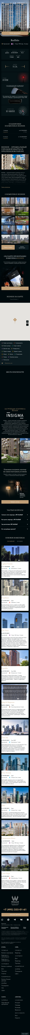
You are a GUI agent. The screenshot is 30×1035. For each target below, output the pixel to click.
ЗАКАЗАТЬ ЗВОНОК (15, 914)
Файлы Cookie (24, 928)
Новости (17, 1018)
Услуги (3, 997)
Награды (17, 1005)
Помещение (4, 985)
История (17, 1003)
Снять (16, 947)
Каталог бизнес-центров (6, 980)
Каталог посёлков (6, 966)
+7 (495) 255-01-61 (21, 2)
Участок (3, 973)
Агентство (18, 997)
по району (11, 541)
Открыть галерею (8, 247)
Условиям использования (20, 938)
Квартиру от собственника (5, 960)
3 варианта (5, 132)
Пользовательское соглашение (4, 928)
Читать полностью (5, 187)
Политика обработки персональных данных (15, 928)
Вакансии (18, 1010)
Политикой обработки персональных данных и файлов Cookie (14, 934)
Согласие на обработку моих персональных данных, (11, 932)
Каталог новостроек (7, 953)
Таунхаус (4, 971)
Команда (17, 1007)
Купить (3, 947)
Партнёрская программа (5, 1003)
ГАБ (2, 988)
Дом (2, 969)
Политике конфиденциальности (7, 938)
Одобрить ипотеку (15, 502)
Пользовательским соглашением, (17, 933)
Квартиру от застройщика (5, 956)
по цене (20, 541)
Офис (3, 990)
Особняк (4, 983)
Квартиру (18, 953)
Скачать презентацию (15, 33)
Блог (16, 1015)
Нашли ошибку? (25, 1033)
